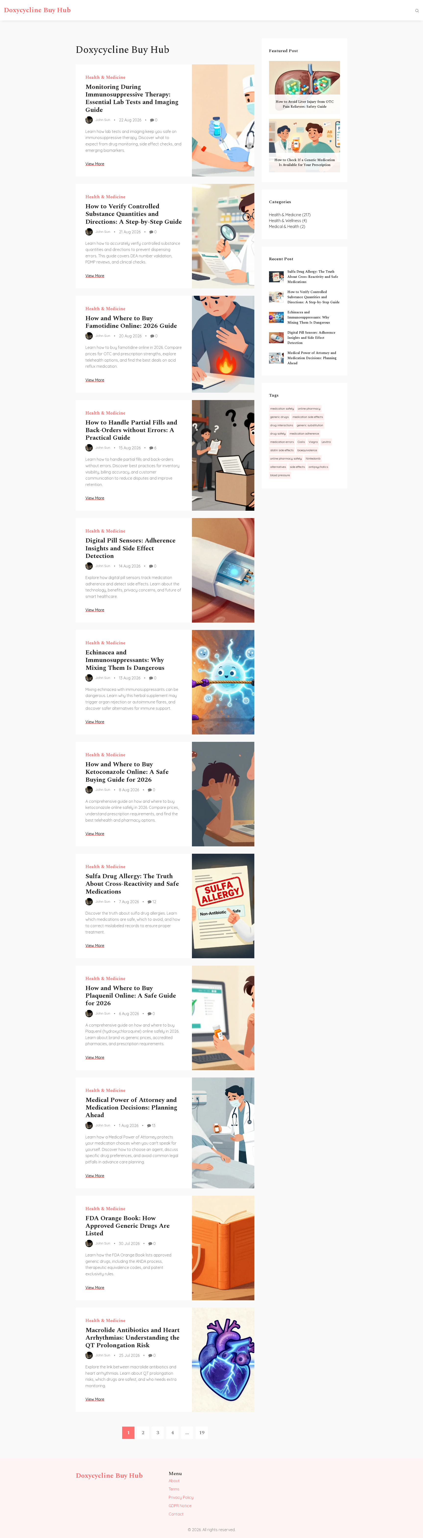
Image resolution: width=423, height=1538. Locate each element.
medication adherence (304, 433)
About (174, 1480)
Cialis (301, 442)
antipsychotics (318, 467)
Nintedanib (313, 458)
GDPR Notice (180, 1505)
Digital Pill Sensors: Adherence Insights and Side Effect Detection (130, 548)
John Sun (102, 120)
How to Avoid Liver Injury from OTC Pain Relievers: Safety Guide (305, 104)
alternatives (278, 467)
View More (94, 163)
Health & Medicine (105, 77)
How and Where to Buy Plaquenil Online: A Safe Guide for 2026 (130, 995)
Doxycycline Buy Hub (37, 10)
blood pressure (280, 475)
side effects (297, 467)
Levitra (326, 442)
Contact (176, 1514)
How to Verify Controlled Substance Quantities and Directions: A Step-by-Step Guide (133, 213)
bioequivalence (307, 450)
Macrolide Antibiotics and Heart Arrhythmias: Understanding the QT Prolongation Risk (132, 1337)
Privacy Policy (181, 1497)
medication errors (282, 442)
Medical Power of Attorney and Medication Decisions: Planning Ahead (131, 1107)
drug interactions (281, 425)
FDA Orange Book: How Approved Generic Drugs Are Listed (127, 1225)
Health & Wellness (288, 220)
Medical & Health (287, 226)
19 (201, 1432)
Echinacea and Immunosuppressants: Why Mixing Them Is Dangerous (124, 660)
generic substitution (310, 425)
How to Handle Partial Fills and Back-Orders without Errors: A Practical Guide (131, 430)
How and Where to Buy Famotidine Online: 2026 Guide (131, 322)
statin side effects (282, 450)
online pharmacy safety (286, 458)
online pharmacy (309, 408)
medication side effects (308, 417)
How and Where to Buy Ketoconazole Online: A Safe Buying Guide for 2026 (127, 771)
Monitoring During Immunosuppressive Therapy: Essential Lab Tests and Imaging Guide (131, 98)
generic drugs (279, 417)
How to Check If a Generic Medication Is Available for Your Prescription (304, 162)
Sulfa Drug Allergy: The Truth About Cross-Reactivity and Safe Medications (132, 883)
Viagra (313, 442)
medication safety (282, 408)
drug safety (278, 433)
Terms (174, 1489)
